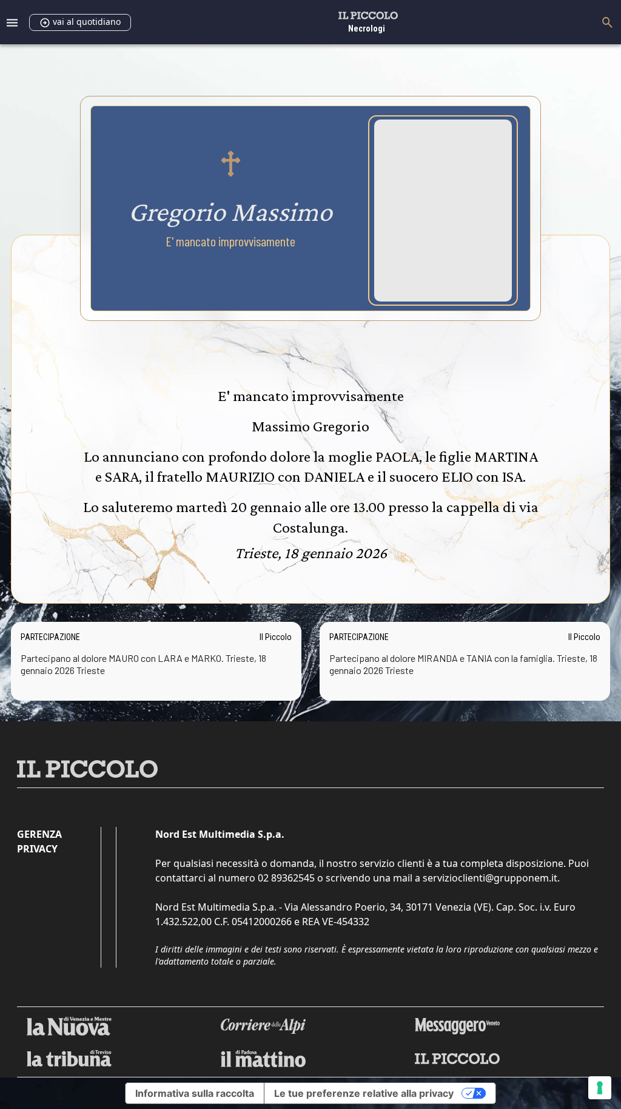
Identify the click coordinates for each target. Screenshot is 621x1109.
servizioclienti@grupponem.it (490, 878)
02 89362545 (286, 878)
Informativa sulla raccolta (194, 1093)
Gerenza (39, 834)
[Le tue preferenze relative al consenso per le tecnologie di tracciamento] (599, 1087)
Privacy (37, 848)
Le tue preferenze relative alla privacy (364, 1093)
